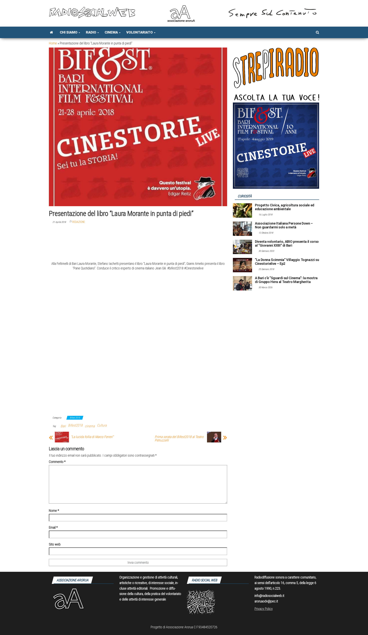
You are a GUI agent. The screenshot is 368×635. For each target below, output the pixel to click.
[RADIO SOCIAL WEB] (51, 32)
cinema (90, 426)
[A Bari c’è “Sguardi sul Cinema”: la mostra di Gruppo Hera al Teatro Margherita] (242, 283)
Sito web (55, 544)
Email (53, 527)
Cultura (102, 425)
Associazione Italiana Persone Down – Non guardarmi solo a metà (284, 225)
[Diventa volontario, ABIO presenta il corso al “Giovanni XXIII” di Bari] (242, 247)
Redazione (78, 221)
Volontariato (140, 32)
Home (53, 43)
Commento (57, 462)
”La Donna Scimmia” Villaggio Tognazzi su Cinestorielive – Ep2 (287, 262)
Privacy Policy (264, 609)
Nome (54, 511)
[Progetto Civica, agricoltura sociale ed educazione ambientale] (242, 210)
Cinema (112, 32)
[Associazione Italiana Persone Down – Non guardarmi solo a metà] (242, 228)
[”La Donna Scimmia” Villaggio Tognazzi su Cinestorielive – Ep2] (242, 265)
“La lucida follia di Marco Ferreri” (92, 437)
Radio (91, 32)
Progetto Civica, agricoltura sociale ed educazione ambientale (284, 207)
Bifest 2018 (75, 417)
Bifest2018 (75, 425)
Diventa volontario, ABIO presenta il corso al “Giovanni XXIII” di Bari (287, 243)
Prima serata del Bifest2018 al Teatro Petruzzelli (179, 438)
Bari (63, 426)
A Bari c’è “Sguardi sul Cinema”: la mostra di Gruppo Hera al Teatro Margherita (286, 280)
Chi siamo (69, 32)
